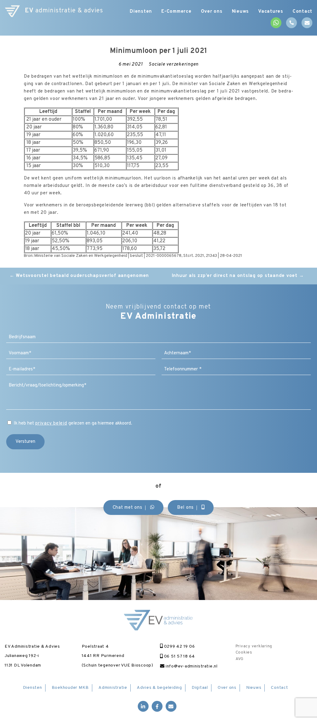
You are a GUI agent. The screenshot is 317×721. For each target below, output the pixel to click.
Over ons (212, 11)
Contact (302, 11)
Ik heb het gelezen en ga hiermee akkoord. (73, 423)
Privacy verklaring (254, 646)
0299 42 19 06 (179, 646)
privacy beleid (51, 423)
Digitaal (200, 687)
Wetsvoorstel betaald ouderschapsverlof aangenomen (79, 276)
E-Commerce (176, 11)
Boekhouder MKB (70, 687)
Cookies (244, 652)
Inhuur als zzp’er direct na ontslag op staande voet (238, 276)
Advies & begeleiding (159, 687)
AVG (240, 659)
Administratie (112, 687)
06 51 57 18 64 (179, 656)
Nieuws (240, 11)
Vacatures (270, 11)
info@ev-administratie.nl (191, 666)
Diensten (141, 11)
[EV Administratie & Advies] (12, 11)
